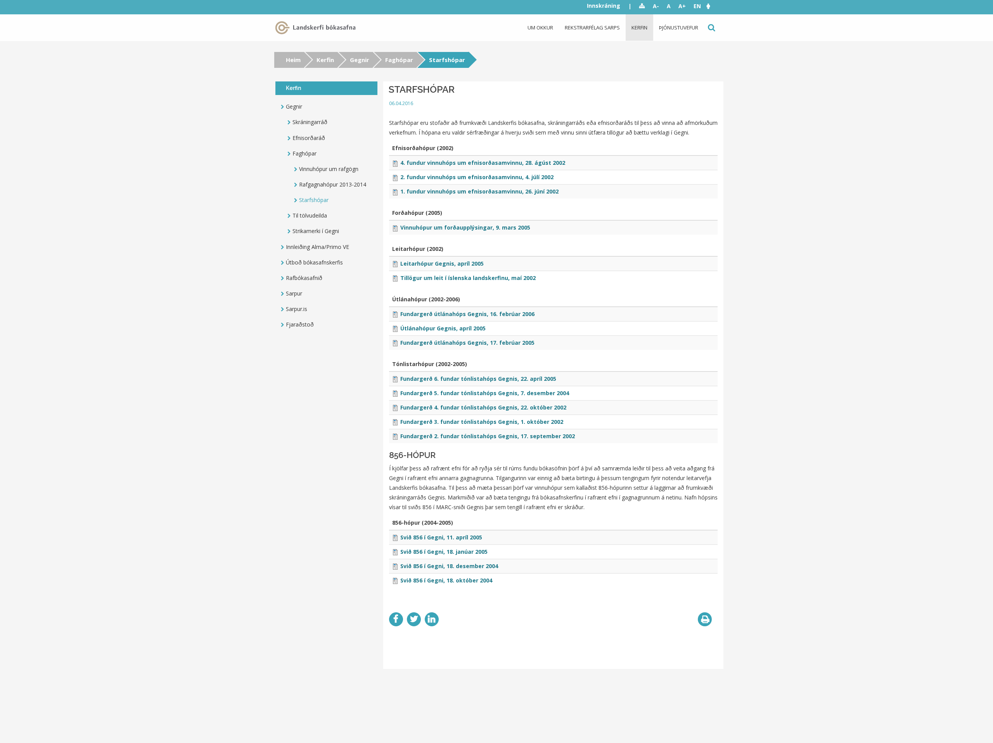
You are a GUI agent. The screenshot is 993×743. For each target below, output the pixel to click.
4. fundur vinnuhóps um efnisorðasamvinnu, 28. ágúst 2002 (482, 162)
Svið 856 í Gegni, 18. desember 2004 (449, 566)
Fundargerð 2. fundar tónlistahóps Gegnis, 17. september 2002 (487, 436)
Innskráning (603, 5)
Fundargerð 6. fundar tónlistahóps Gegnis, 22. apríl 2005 (478, 378)
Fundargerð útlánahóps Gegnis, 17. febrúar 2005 (467, 342)
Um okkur (540, 27)
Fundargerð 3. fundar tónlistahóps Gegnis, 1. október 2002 (481, 421)
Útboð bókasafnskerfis (314, 262)
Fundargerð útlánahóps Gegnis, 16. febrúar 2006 (467, 314)
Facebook (396, 619)
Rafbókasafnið (304, 278)
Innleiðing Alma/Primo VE (317, 247)
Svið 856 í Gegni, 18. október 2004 (446, 580)
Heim (293, 60)
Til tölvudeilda (309, 215)
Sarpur (294, 293)
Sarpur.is (296, 309)
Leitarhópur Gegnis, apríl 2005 (442, 263)
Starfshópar (314, 200)
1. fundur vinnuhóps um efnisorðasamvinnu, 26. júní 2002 (479, 191)
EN (697, 6)
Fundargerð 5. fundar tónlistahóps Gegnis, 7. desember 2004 (484, 393)
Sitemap (642, 6)
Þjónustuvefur (678, 27)
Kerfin (639, 27)
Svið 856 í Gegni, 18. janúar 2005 (444, 551)
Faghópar (399, 60)
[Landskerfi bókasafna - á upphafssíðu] (316, 28)
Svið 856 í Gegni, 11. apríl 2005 (441, 537)
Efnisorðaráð (308, 138)
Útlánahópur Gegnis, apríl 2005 (443, 328)
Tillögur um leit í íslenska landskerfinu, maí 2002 (468, 278)
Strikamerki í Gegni (315, 231)
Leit (711, 27)
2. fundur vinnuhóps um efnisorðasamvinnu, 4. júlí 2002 (477, 177)
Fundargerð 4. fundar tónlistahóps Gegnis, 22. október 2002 (483, 407)
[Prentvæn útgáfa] (705, 619)
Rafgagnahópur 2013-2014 (332, 184)
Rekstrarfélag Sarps (592, 27)
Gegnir (359, 60)
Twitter (414, 619)
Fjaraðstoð (300, 324)
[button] (712, 6)
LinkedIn (432, 619)
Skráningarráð (309, 122)
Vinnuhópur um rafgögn (328, 169)
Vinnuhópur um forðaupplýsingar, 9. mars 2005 (465, 227)
